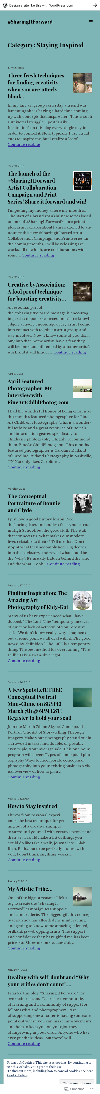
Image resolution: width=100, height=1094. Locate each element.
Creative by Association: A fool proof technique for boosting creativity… (37, 291)
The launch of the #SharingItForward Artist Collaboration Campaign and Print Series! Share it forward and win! (47, 187)
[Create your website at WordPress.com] (50, 5)
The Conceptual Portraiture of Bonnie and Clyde (34, 503)
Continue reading (24, 144)
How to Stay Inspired (32, 806)
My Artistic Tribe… (30, 888)
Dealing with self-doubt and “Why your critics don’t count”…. (48, 981)
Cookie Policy (17, 1075)
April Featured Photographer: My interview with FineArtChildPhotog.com (38, 392)
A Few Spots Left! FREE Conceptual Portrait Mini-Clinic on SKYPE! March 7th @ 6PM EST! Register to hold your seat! (39, 703)
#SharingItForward (30, 21)
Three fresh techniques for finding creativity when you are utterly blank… (36, 86)
